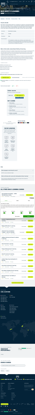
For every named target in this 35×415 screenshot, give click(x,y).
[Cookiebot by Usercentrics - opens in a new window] (30, 198)
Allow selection (17, 216)
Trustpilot (2, 354)
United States (13, 394)
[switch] (13, 213)
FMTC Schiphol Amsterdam (14, 306)
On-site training (3, 394)
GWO (1, 387)
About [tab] (29, 200)
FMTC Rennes (3, 308)
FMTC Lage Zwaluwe (13, 308)
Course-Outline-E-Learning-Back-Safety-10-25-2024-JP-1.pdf (12, 74)
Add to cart (11, 95)
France (12, 398)
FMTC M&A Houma (4, 298)
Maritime (9, 387)
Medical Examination (28, 404)
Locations (20, 1)
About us (24, 1)
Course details (24, 220)
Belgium (12, 399)
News (29, 1)
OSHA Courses (8, 8)
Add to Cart (30, 220)
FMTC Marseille (3, 309)
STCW (1, 388)
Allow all (28, 216)
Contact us (22, 404)
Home (1, 8)
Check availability (29, 232)
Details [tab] (17, 200)
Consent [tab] (6, 200)
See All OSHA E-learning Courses (17, 282)
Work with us (31, 1)
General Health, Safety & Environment (11, 389)
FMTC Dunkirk (3, 306)
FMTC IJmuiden (12, 312)
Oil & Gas (9, 384)
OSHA (1, 389)
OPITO (1, 384)
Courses (4, 8)
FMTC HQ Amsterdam (13, 309)
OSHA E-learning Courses (15, 8)
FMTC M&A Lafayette (4, 301)
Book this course (6, 77)
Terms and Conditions (32, 404)
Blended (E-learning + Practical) (3, 396)
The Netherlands (13, 395)
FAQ (26, 1)
